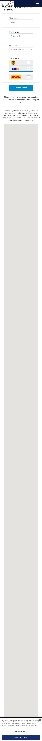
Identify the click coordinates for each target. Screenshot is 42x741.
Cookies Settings (21, 731)
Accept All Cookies (21, 737)
